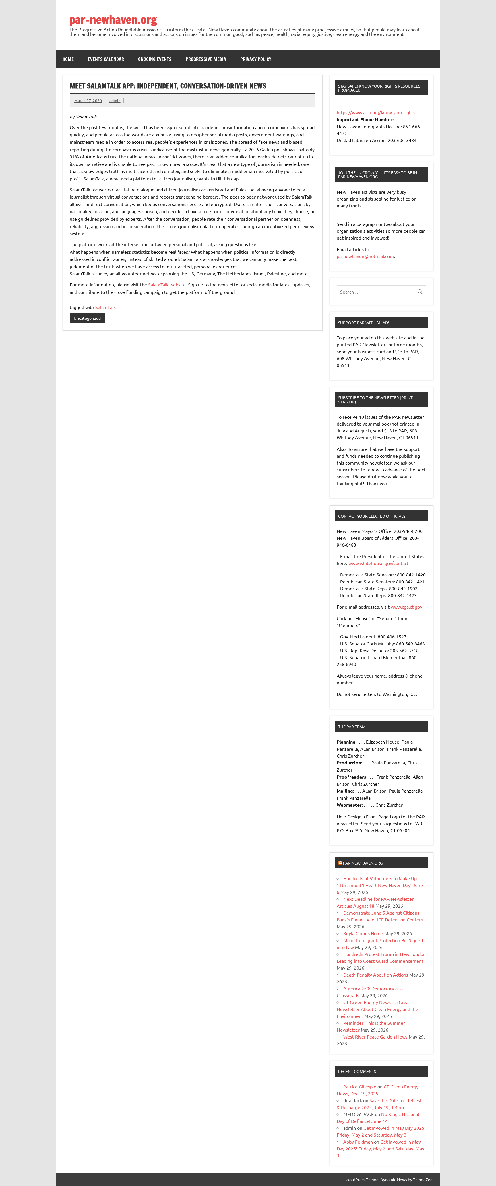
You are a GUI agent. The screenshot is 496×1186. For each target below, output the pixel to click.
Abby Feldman (358, 1141)
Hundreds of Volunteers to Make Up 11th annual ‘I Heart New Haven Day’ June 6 (380, 885)
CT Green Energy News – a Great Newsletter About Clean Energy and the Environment (377, 1009)
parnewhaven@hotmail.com (365, 256)
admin (115, 100)
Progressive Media (206, 59)
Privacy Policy (255, 59)
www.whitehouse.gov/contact (378, 563)
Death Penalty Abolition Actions (375, 974)
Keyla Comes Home (363, 933)
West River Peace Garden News (375, 1036)
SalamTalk (105, 307)
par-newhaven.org (113, 19)
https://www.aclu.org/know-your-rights (376, 112)
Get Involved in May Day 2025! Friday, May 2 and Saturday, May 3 (380, 1148)
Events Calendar (106, 59)
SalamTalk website (167, 284)
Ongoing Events (155, 59)
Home (68, 59)
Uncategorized (87, 318)
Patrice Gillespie (359, 1086)
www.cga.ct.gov (406, 607)
